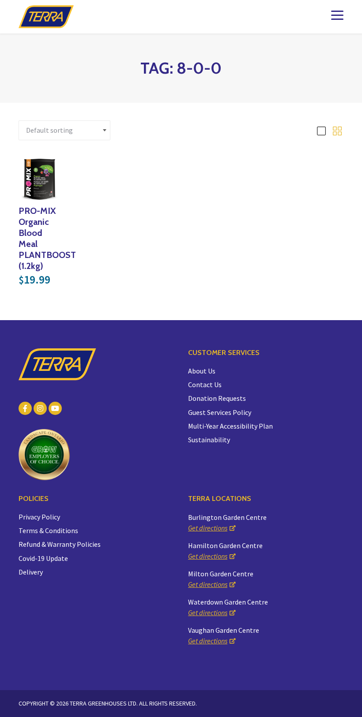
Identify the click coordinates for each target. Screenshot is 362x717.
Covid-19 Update (43, 558)
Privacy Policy (39, 516)
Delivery (31, 572)
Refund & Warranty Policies (60, 544)
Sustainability (209, 439)
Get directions (207, 527)
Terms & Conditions (48, 530)
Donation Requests (217, 398)
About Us (201, 370)
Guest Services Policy (219, 412)
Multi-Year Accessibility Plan (230, 426)
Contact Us (205, 384)
